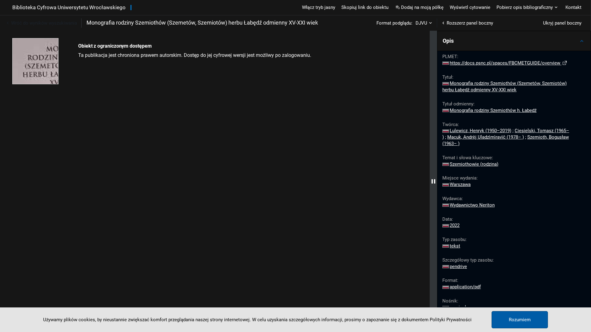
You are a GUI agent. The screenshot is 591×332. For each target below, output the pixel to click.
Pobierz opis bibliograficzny (525, 7)
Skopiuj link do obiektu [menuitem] (364, 7)
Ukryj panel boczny (562, 23)
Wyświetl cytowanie (470, 7)
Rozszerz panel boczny (470, 23)
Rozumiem (520, 319)
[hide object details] (433, 181)
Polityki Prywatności (451, 319)
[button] (514, 41)
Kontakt (573, 7)
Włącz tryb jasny (318, 7)
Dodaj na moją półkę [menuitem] (422, 7)
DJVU (421, 23)
